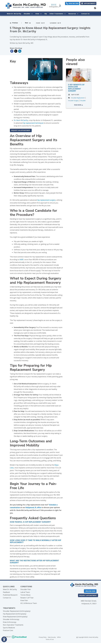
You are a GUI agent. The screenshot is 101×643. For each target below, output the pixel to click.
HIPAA (59, 637)
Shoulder (83, 100)
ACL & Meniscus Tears (28, 603)
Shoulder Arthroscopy (11, 619)
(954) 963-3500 (73, 3)
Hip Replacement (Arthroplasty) (14, 614)
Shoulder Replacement (78, 98)
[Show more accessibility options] (4, 639)
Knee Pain (24, 600)
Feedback (6, 592)
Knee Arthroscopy (9, 622)
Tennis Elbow (25, 595)
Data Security (52, 637)
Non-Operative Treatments (13, 625)
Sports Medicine (9, 628)
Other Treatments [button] (56, 14)
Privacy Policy (42, 637)
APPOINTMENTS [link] (89, 3)
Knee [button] (38, 14)
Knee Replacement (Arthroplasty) (15, 617)
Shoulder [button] (27, 14)
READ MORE (77, 105)
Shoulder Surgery (73, 100)
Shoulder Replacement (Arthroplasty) (16, 611)
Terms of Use (50, 639)
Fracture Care (8, 630)
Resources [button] (72, 14)
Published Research (10, 595)
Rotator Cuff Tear (27, 598)
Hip (45, 14)
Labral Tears (25, 592)
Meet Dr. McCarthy (14, 14)
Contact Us (85, 14)
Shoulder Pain (25, 589)
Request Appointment (88, 595)
